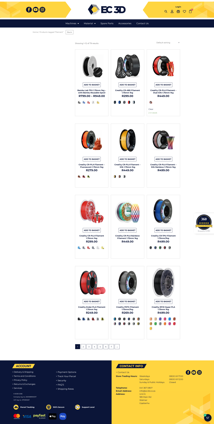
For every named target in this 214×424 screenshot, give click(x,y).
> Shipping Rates (65, 389)
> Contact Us (122, 372)
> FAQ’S (60, 384)
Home (35, 32)
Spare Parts (107, 23)
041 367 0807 (145, 388)
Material (88, 23)
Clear (150, 109)
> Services (17, 388)
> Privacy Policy (19, 380)
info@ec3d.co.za (147, 391)
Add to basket (92, 85)
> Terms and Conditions (24, 376)
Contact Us (142, 23)
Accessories (124, 23)
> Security (61, 380)
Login (178, 7)
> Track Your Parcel (66, 376)
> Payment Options (66, 372)
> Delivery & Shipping (22, 372)
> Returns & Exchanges (23, 384)
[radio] (79, 102)
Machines (71, 23)
